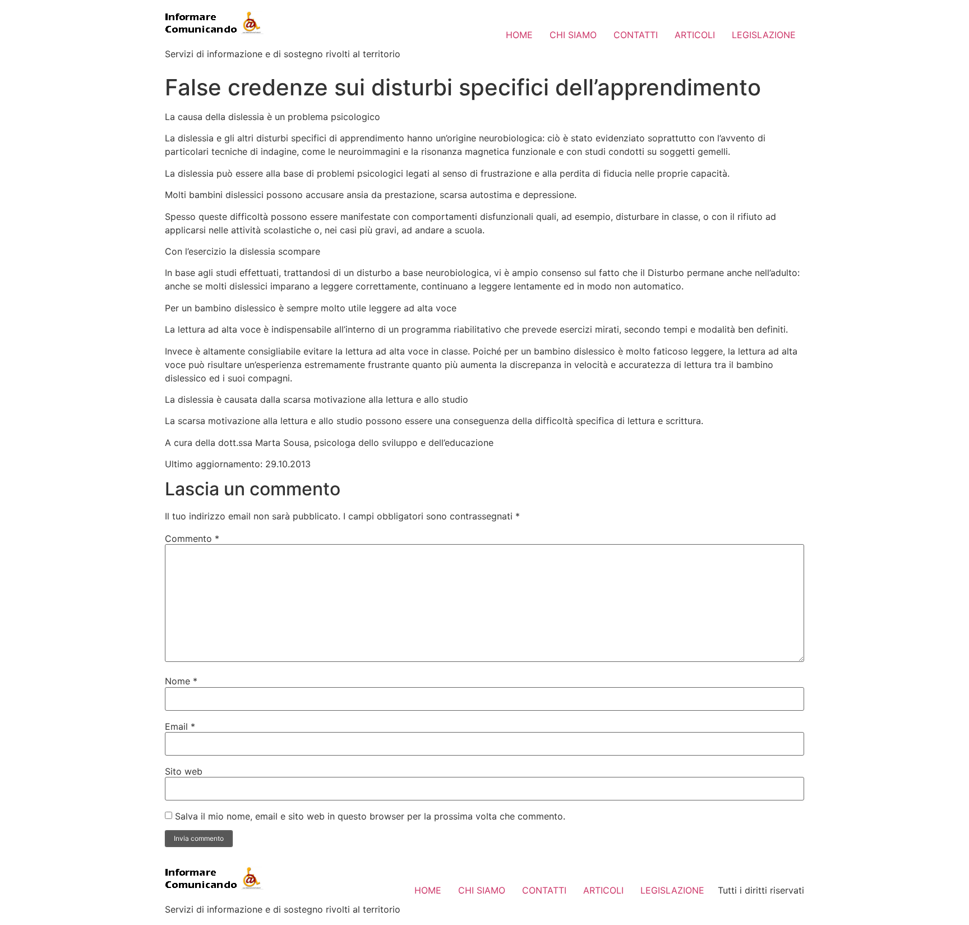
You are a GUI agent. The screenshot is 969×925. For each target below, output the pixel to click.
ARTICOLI (695, 34)
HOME (519, 34)
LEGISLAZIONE (764, 34)
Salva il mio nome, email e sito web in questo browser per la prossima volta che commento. (370, 816)
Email (180, 726)
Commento (192, 538)
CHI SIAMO (573, 34)
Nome (181, 681)
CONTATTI (635, 34)
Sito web (183, 771)
